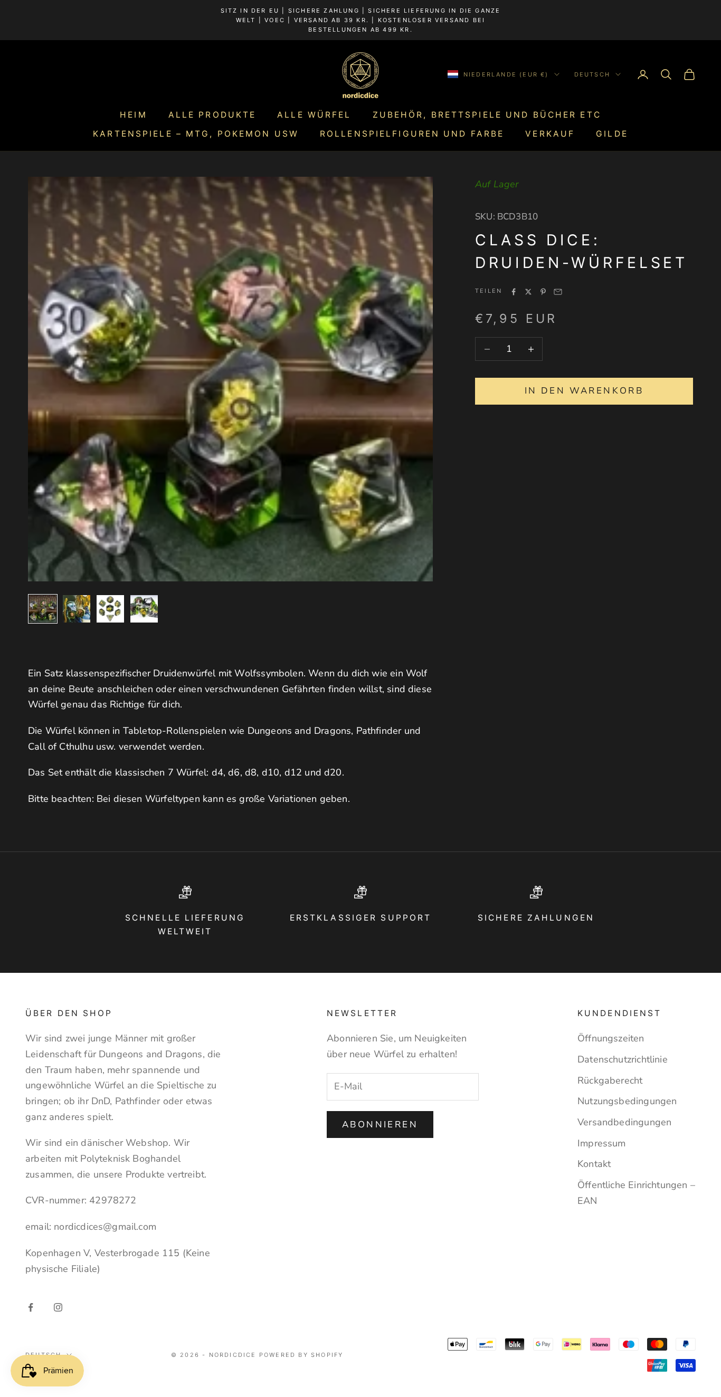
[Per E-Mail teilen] (558, 292)
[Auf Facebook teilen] (513, 292)
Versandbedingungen (624, 1122)
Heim (133, 115)
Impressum (601, 1143)
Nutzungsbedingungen (627, 1101)
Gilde (612, 134)
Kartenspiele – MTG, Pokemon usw (196, 134)
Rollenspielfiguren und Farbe (412, 134)
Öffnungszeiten (610, 1038)
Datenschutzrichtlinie (622, 1059)
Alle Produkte (212, 115)
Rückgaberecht (609, 1080)
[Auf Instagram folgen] (58, 1307)
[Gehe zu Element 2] (76, 609)
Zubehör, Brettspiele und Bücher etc (487, 115)
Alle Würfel (314, 115)
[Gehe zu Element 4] (144, 609)
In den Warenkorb (584, 391)
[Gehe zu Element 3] (110, 609)
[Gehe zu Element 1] (43, 609)
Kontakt (594, 1163)
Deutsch (592, 74)
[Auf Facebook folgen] (30, 1307)
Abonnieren (380, 1124)
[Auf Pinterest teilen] (543, 292)
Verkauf (550, 134)
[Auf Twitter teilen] (528, 292)
